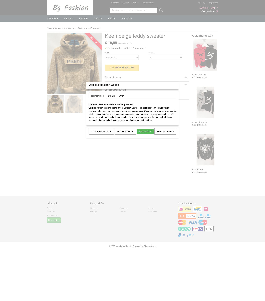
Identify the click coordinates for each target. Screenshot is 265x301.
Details (111, 96)
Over (121, 96)
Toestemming (97, 96)
